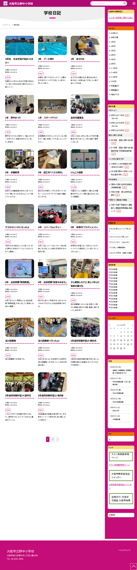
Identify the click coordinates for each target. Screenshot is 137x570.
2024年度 (113, 275)
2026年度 (113, 269)
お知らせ (114, 33)
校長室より (115, 85)
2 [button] (52, 439)
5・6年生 (114, 77)
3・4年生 (114, 72)
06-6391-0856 (17, 558)
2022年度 (113, 281)
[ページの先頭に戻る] (134, 567)
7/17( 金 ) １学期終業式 (117, 247)
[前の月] (109, 325)
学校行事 (114, 37)
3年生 (113, 50)
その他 (113, 81)
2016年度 (113, 299)
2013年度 (113, 307)
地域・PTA (115, 94)
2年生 (113, 46)
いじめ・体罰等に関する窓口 (121, 17)
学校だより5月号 (119, 130)
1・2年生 (114, 68)
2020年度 (113, 287)
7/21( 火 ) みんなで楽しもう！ (119, 237)
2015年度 (113, 301)
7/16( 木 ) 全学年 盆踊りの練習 (120, 253)
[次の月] (132, 325)
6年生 (113, 63)
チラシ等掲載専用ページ (119, 464)
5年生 (113, 59)
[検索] (124, 4)
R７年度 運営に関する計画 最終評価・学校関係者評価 (123, 150)
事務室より (115, 90)
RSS (113, 515)
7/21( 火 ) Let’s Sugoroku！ (119, 242)
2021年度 (113, 284)
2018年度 (113, 293)
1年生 (113, 41)
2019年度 (113, 290)
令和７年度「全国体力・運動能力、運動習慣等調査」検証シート (121, 207)
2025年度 (113, 272)
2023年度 (113, 278)
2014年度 (113, 304)
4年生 (113, 55)
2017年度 (113, 295)
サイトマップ (125, 550)
